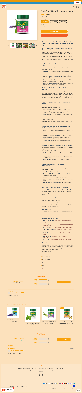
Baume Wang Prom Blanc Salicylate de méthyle (32, 324)
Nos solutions (38, 6)
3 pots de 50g (63, 21)
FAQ (32, 368)
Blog (45, 371)
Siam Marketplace (58, 388)
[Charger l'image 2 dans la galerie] (19, 45)
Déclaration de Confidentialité (40, 370)
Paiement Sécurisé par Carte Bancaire (46, 368)
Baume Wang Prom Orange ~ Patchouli (66, 321)
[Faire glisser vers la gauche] (8, 45)
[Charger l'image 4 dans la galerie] (32, 45)
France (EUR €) (12, 386)
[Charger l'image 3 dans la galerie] (25, 45)
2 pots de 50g (54, 21)
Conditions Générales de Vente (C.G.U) (25, 370)
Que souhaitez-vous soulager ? (24, 368)
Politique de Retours (60, 370)
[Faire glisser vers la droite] (36, 45)
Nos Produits (29, 6)
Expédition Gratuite (59, 368)
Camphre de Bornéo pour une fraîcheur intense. (62, 227)
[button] (44, 14)
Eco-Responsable (39, 371)
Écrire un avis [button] (64, 281)
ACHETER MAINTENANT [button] (54, 35)
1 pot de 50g (45, 21)
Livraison (45, 6)
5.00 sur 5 (21, 281)
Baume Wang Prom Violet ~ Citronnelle (49, 321)
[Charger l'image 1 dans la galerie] (13, 45)
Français (22, 386)
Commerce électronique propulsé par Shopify (68, 388)
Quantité (42, 24)
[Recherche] (74, 7)
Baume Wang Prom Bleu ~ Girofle (13, 319)
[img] (11, 291)
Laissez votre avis (46, 215)
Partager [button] (44, 268)
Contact (51, 6)
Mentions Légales (51, 370)
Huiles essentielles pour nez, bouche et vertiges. (60, 239)
